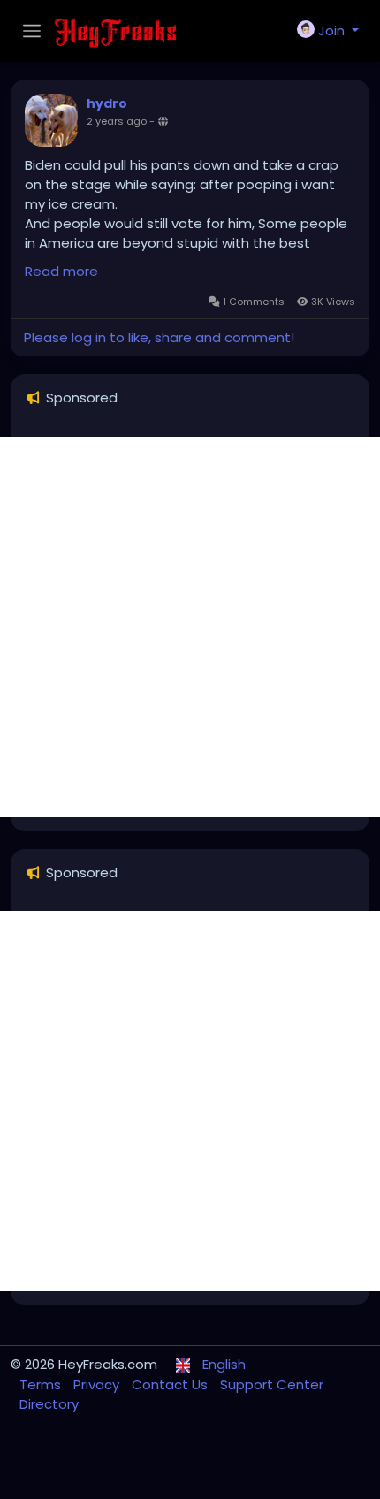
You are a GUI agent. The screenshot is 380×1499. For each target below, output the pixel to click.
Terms (42, 1384)
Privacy (98, 1384)
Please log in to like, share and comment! (159, 337)
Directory (49, 1404)
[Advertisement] (190, 627)
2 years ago (117, 121)
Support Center (271, 1384)
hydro (107, 103)
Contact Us (171, 1384)
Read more (61, 271)
